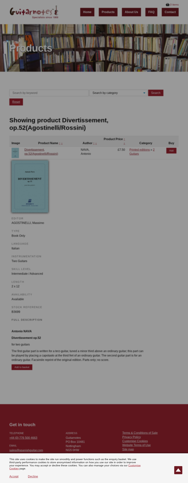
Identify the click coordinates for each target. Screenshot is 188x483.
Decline (33, 476)
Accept (13, 476)
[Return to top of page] (178, 470)
